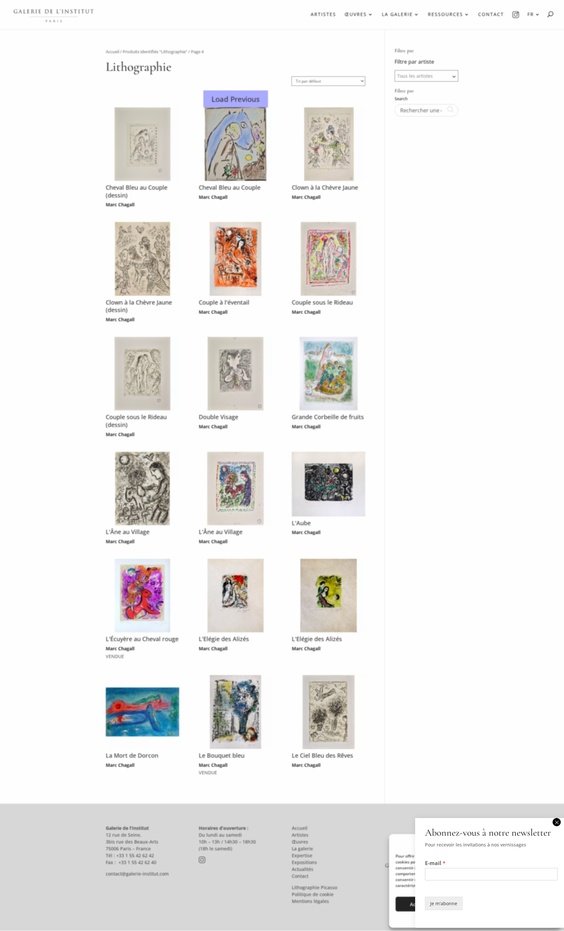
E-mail (435, 863)
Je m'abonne (443, 903)
